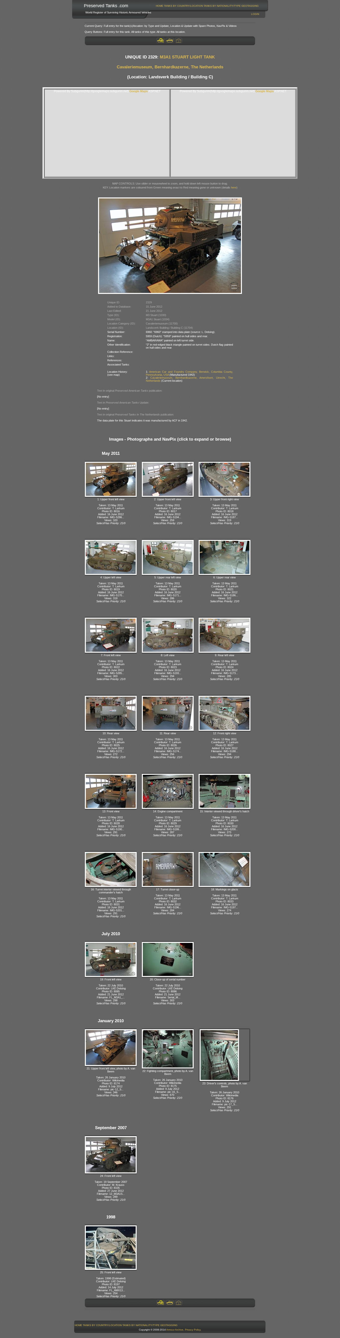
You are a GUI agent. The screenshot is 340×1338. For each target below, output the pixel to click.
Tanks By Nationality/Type (222, 5)
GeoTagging (250, 5)
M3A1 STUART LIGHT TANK (187, 57)
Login (255, 14)
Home (159, 5)
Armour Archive (174, 1329)
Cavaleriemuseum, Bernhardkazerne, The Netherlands (170, 67)
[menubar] (207, 5)
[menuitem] (160, 5)
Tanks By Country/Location (183, 5)
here (233, 187)
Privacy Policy (192, 1329)
